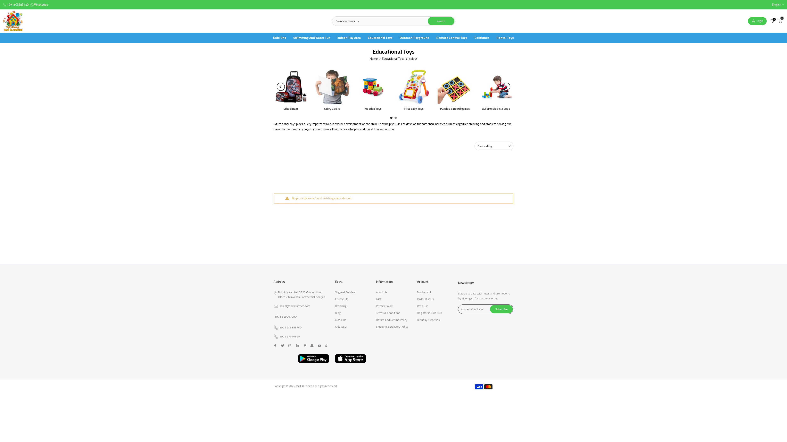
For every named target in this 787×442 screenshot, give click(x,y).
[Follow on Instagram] (289, 345)
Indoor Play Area (349, 37)
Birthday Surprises (428, 319)
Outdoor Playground (414, 37)
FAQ (378, 299)
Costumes (481, 37)
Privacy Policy (384, 306)
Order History (425, 299)
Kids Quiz (341, 326)
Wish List (422, 306)
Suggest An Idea (345, 292)
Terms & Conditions (388, 313)
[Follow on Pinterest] (304, 345)
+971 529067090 (286, 316)
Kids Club (340, 319)
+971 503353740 (290, 327)
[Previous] (281, 87)
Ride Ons (279, 37)
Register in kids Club (429, 313)
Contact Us (341, 299)
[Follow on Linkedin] (297, 345)
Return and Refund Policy (391, 319)
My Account (424, 292)
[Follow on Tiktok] (326, 345)
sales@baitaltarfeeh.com (295, 306)
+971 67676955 (290, 336)
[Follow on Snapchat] (312, 345)
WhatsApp (41, 5)
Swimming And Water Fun (311, 37)
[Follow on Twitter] (282, 345)
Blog (338, 313)
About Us (381, 292)
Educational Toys (380, 37)
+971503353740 (17, 5)
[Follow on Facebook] (275, 345)
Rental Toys (505, 37)
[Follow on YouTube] (319, 345)
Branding (340, 306)
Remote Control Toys (451, 37)
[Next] (506, 87)
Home (374, 59)
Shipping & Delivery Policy (392, 326)
